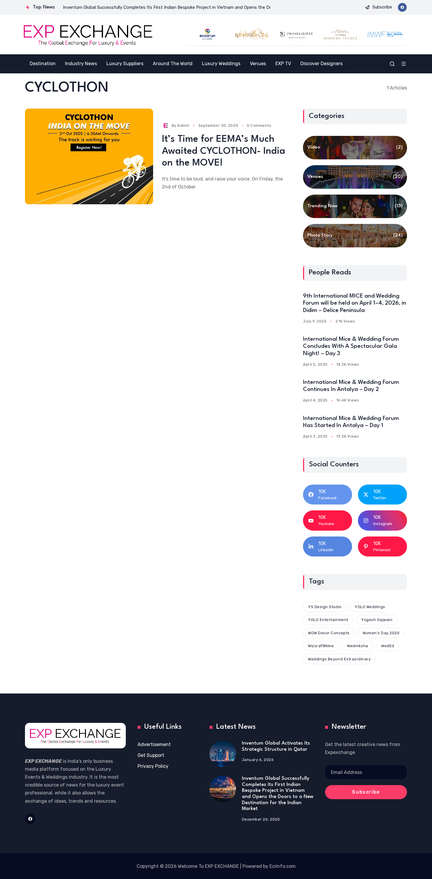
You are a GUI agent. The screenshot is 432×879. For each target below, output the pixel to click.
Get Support (151, 755)
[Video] (355, 147)
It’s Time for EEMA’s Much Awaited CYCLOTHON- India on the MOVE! (223, 151)
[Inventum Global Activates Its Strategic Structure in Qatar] (223, 753)
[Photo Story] (355, 235)
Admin (183, 125)
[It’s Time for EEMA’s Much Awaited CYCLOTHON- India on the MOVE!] (89, 157)
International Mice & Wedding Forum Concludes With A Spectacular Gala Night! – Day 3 (351, 346)
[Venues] (355, 177)
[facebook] (402, 7)
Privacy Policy (153, 766)
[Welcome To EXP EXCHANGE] (88, 34)
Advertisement (154, 744)
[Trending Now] (355, 206)
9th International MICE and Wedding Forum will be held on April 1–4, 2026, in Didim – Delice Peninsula (354, 303)
